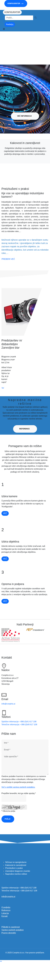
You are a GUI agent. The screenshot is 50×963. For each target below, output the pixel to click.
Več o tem (6, 388)
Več (5, 513)
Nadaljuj (9, 24)
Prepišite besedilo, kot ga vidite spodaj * (18, 793)
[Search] (4, 17)
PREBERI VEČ (8, 259)
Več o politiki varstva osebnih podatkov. (18, 787)
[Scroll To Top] (1, 961)
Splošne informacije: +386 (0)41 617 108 (18, 722)
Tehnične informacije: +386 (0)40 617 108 (19, 724)
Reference (24, 429)
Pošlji (7, 819)
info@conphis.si (8, 704)
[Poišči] (35, 17)
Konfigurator (14, 3)
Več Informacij (24, 116)
